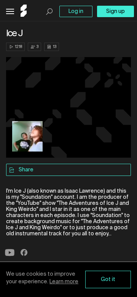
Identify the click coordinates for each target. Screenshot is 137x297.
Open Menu (10, 11)
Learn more (63, 281)
